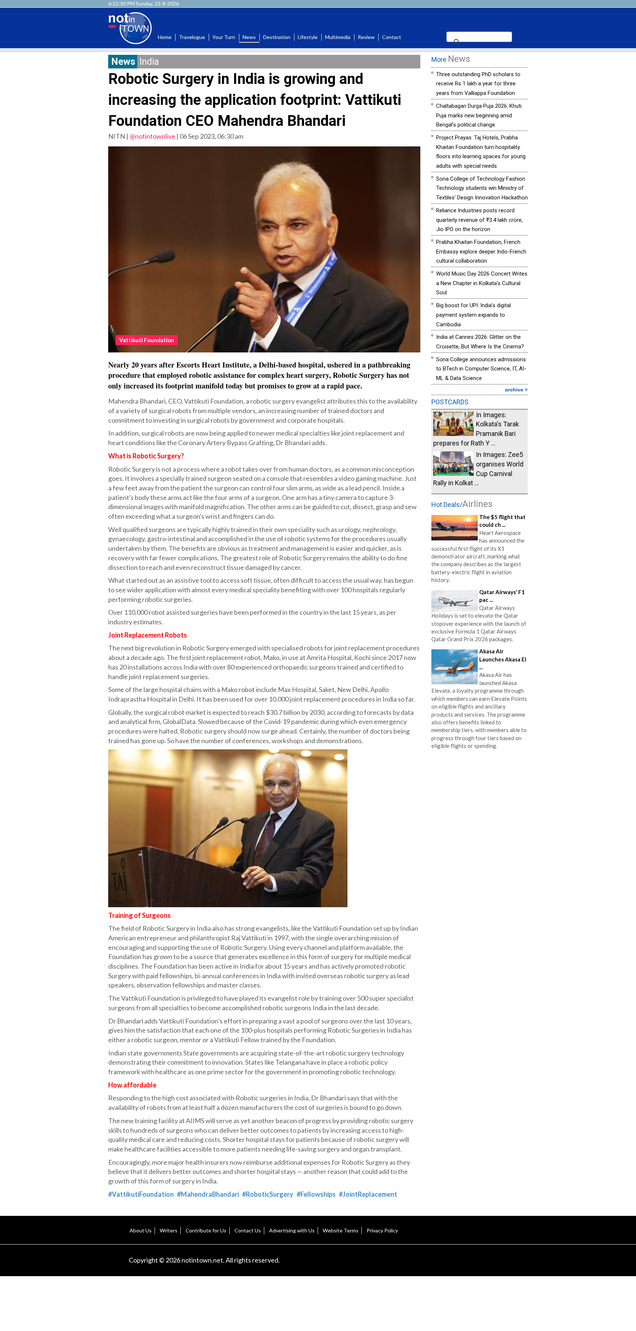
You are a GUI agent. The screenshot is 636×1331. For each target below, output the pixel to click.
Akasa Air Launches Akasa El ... (502, 659)
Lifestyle (308, 37)
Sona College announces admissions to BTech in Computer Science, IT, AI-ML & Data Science (481, 368)
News (249, 37)
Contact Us (247, 1230)
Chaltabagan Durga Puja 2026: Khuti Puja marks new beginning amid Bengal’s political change (479, 115)
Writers (168, 1230)
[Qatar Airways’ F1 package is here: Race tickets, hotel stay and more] (454, 600)
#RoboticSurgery (267, 1194)
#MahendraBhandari (208, 1194)
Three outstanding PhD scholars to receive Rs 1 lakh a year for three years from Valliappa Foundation (478, 83)
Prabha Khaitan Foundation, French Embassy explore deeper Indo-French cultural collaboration (481, 251)
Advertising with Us (292, 1230)
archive (515, 390)
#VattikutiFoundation (141, 1194)
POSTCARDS (450, 402)
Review (366, 37)
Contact (391, 37)
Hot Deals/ (461, 504)
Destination (276, 37)
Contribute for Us (206, 1230)
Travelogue (192, 37)
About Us (141, 1230)
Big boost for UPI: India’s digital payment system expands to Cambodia (473, 314)
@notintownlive (152, 136)
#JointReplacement (368, 1194)
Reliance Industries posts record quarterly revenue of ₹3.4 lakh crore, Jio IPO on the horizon (479, 220)
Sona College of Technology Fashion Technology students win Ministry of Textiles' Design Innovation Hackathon (482, 188)
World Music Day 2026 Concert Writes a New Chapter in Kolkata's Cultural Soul (481, 283)
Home (165, 37)
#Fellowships (316, 1194)
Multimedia (337, 37)
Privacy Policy (382, 1230)
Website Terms (340, 1230)
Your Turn (223, 37)
